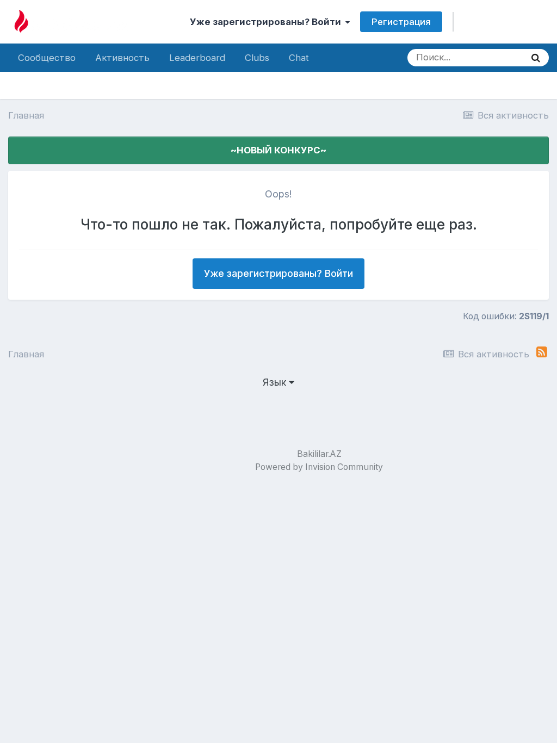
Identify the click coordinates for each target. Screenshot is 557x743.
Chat (299, 57)
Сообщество (47, 57)
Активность (122, 57)
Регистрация (401, 21)
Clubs (257, 57)
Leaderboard (197, 57)
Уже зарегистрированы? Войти (267, 21)
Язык (276, 382)
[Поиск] (536, 57)
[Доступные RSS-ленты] (542, 352)
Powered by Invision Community (319, 467)
